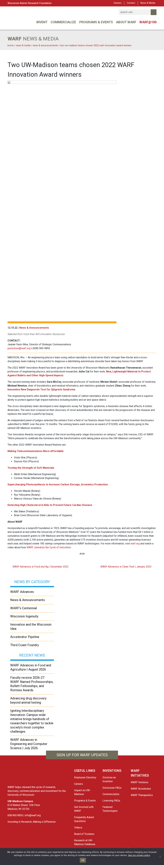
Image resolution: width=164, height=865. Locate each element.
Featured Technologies (110, 808)
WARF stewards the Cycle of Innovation (49, 547)
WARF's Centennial (23, 608)
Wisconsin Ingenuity (24, 616)
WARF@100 (147, 22)
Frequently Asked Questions (84, 819)
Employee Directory (85, 777)
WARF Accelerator (141, 788)
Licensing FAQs (111, 800)
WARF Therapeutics (142, 795)
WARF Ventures (139, 782)
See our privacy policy (139, 855)
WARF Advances (22, 592)
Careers (118, 3)
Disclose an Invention (109, 779)
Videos (78, 827)
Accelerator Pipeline (24, 637)
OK (82, 860)
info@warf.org (33, 815)
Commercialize (63, 22)
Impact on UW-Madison (82, 792)
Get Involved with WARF (84, 808)
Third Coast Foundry (24, 645)
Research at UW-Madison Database (84, 842)
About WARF (126, 22)
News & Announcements (34, 327)
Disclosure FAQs (111, 787)
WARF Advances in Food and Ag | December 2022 (40, 566)
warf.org (135, 543)
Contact (131, 3)
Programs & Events (96, 22)
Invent (42, 22)
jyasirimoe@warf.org (19, 348)
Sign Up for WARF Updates (82, 755)
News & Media (147, 3)
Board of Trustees (84, 833)
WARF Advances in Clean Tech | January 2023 (126, 566)
